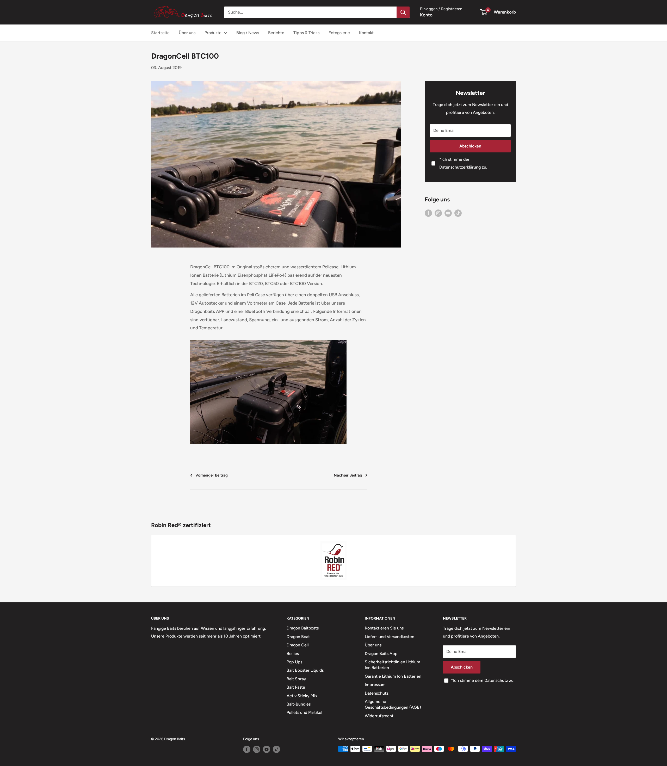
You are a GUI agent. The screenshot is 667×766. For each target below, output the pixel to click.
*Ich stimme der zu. (463, 163)
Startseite (160, 32)
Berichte (276, 32)
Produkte (213, 32)
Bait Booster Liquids (305, 670)
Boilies (293, 653)
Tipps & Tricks (306, 32)
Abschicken (470, 146)
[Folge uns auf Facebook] (428, 213)
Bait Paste (296, 687)
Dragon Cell (298, 645)
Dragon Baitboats (303, 628)
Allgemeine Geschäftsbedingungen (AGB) (393, 704)
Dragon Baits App (381, 653)
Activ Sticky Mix (302, 695)
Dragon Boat (298, 636)
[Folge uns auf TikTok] (458, 213)
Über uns (187, 32)
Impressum (375, 684)
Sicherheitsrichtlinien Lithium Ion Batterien (392, 664)
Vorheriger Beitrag (211, 475)
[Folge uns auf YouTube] (448, 213)
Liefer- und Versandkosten (389, 636)
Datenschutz (376, 693)
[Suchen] (403, 12)
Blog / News (247, 32)
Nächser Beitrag (348, 475)
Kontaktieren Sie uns (384, 628)
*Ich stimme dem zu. (483, 680)
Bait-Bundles (299, 704)
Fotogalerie (339, 32)
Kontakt (366, 32)
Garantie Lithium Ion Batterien (393, 676)
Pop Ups (294, 661)
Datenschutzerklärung (460, 167)
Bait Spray (296, 678)
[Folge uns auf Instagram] (438, 213)
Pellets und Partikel (304, 712)
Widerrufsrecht (379, 715)
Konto (426, 14)
